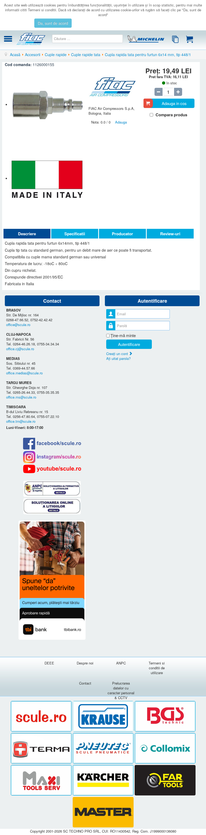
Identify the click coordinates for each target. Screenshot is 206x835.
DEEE (49, 663)
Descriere (27, 234)
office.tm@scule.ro (20, 421)
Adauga (121, 122)
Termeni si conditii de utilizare (157, 667)
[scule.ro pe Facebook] (52, 444)
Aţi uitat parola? (118, 358)
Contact (85, 683)
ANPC (121, 663)
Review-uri (170, 234)
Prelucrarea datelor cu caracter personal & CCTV (121, 690)
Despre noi (85, 663)
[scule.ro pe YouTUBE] (52, 469)
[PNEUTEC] (104, 748)
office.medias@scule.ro (24, 372)
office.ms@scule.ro (21, 397)
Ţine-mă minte (123, 335)
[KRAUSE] (104, 716)
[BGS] (165, 716)
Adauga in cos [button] (174, 103)
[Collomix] (165, 748)
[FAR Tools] (165, 780)
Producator (122, 234)
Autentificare (129, 344)
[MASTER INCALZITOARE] (103, 812)
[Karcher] (104, 780)
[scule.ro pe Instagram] (52, 457)
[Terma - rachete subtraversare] (42, 748)
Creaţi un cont (117, 353)
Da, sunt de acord (53, 23)
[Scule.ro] (42, 716)
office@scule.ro (18, 324)
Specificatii (74, 234)
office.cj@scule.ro (20, 348)
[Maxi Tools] (42, 780)
